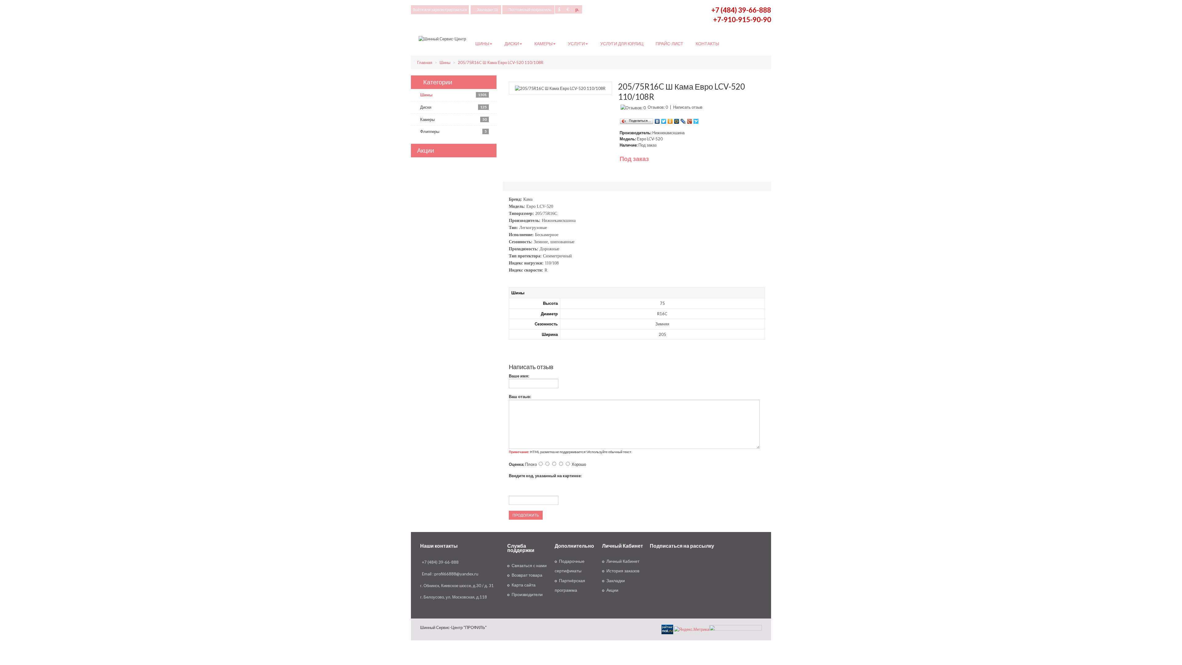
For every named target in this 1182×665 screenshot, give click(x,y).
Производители (527, 594)
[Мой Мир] (676, 119)
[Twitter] (664, 119)
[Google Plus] (689, 119)
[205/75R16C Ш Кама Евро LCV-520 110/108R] (560, 87)
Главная (424, 62)
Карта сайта (524, 584)
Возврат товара (527, 575)
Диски (453, 107)
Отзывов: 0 (658, 107)
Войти (418, 9)
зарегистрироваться (449, 9)
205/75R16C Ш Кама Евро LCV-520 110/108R (500, 62)
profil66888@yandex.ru (456, 573)
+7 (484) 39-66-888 (741, 10)
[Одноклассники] (670, 119)
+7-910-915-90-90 (742, 19)
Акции (612, 590)
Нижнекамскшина (668, 132)
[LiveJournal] (683, 119)
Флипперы (453, 131)
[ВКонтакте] (657, 119)
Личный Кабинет (622, 561)
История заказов (622, 570)
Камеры (453, 119)
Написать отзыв (687, 107)
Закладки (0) (487, 9)
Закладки (615, 580)
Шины (445, 62)
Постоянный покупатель (530, 9)
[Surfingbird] (696, 119)
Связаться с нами (529, 565)
